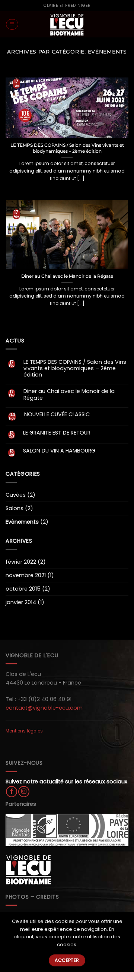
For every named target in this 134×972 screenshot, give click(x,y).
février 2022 (21, 562)
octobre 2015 (23, 588)
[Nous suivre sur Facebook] (11, 791)
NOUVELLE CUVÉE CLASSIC (57, 414)
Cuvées (16, 495)
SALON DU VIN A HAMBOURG (59, 451)
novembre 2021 (26, 575)
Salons (14, 508)
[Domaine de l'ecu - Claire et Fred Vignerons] (67, 24)
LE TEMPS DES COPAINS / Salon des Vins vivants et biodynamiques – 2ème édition (67, 148)
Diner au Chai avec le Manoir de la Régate (67, 276)
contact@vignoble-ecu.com (44, 708)
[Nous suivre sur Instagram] (23, 791)
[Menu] (12, 24)
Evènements (22, 521)
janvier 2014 (21, 602)
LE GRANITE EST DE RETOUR (56, 433)
